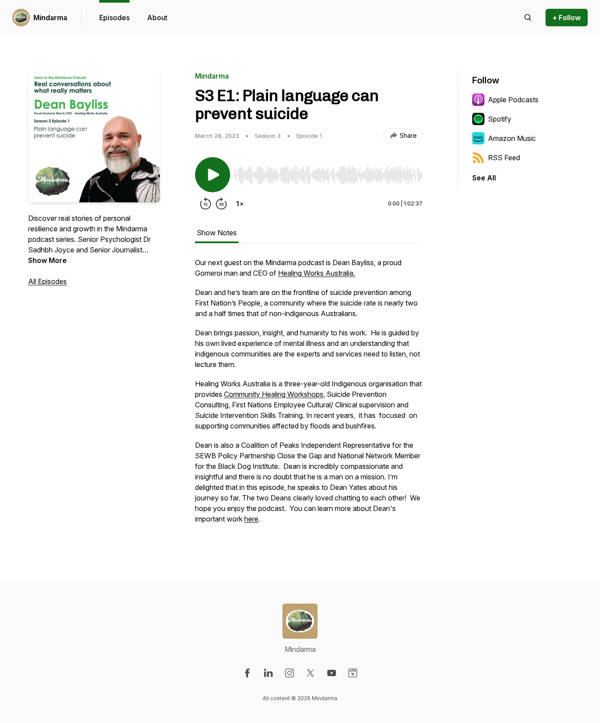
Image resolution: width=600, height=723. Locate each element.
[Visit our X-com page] (310, 673)
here (251, 518)
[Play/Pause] (212, 174)
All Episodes (47, 281)
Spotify (499, 119)
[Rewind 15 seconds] (205, 204)
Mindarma (50, 17)
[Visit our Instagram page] (289, 673)
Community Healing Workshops (273, 394)
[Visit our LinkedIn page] (268, 673)
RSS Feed (504, 157)
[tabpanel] (309, 395)
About (157, 17)
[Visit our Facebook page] (247, 673)
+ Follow (567, 17)
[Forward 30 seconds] (221, 204)
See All (484, 177)
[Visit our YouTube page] (331, 673)
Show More (47, 260)
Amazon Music (512, 138)
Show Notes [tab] (217, 232)
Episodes (114, 17)
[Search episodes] (527, 17)
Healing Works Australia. (316, 273)
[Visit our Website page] (352, 673)
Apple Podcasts (513, 99)
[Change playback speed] (240, 204)
